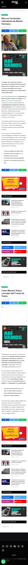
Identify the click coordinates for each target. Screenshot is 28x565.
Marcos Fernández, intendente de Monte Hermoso (15, 79)
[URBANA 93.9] (15, 2)
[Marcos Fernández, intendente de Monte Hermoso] (14, 42)
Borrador (4, 14)
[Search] (26, 2)
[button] (3, 561)
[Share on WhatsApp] (22, 30)
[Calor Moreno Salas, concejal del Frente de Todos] (14, 314)
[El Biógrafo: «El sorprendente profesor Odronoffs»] (6, 213)
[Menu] (2, 2)
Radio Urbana (3, 79)
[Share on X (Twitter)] (14, 30)
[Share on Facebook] (5, 30)
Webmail (4, 6)
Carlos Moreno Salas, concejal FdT (13, 351)
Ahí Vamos (4, 287)
